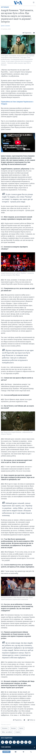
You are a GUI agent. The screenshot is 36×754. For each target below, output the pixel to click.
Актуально (5, 7)
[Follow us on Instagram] (14, 742)
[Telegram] (23, 752)
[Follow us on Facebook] (2, 742)
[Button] (27, 33)
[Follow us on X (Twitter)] (6, 742)
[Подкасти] (25, 742)
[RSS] (22, 742)
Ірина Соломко (5, 25)
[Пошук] (30, 752)
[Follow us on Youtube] (10, 742)
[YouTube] (15, 752)
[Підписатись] (29, 742)
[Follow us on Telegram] (18, 742)
